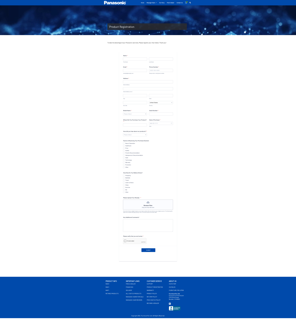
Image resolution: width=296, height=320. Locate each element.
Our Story (161, 2)
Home (142, 2)
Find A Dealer (170, 2)
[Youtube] (170, 304)
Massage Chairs (151, 2)
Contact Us (180, 2)
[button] (190, 2)
